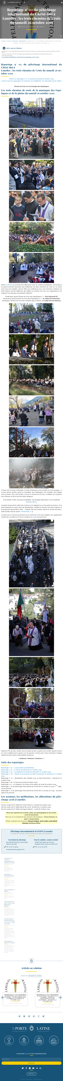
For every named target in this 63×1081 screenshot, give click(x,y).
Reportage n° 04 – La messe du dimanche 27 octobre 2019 (21, 770)
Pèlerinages (22, 41)
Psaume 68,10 (31, 502)
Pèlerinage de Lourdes (34, 975)
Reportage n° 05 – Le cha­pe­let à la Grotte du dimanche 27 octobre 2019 (26, 772)
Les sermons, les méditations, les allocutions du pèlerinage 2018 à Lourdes (20, 57)
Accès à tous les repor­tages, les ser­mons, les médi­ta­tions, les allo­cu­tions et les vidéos (31, 81)
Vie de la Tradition (12, 41)
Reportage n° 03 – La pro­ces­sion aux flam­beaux (17, 768)
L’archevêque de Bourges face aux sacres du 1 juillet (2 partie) (9, 921)
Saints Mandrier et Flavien (9, 890)
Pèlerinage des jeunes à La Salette (9, 941)
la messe (9, 285)
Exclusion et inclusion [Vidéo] (9, 875)
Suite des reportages (7, 55)
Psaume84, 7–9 (27, 511)
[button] (61, 2)
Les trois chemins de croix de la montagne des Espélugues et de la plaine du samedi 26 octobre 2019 (27, 54)
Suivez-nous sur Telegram (14, 48)
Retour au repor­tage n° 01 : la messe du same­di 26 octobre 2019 (31, 79)
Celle (35, 517)
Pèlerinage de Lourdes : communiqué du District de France (9, 860)
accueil (3, 41)
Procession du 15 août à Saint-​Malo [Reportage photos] (9, 904)
